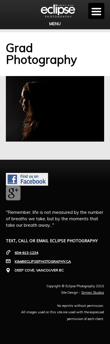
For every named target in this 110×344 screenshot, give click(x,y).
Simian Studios (92, 292)
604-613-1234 (26, 252)
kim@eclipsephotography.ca (43, 261)
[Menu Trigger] (96, 11)
